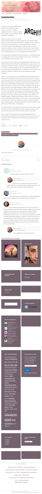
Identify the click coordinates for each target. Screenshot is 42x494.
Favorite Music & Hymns (11, 372)
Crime (4, 135)
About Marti (8, 13)
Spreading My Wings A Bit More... (29, 472)
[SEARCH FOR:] (11, 304)
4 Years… (38, 159)
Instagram (8, 441)
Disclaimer (25, 13)
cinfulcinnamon (15, 203)
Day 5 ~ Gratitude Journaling (22, 480)
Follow (27, 370)
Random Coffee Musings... (31, 469)
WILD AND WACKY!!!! (5, 159)
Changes (10, 370)
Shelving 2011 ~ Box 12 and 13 (13, 472)
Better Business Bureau (26, 133)
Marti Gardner (11, 5)
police (16, 135)
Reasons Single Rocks (10, 401)
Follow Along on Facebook (21, 482)
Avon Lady (9, 133)
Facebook (7, 439)
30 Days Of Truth (11, 362)
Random (12, 398)
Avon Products (16, 133)
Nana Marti (11, 17)
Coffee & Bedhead (9, 469)
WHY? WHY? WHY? (19, 469)
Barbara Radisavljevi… (12, 335)
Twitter (7, 444)
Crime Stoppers (10, 135)
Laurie (12, 169)
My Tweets (27, 277)
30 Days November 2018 (10, 357)
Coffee (15, 370)
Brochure (35, 133)
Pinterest (7, 442)
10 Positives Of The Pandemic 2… (12, 341)
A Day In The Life (6, 131)
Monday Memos (9, 387)
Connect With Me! (17, 13)
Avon (4, 133)
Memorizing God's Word (29, 467)
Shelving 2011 (8, 403)
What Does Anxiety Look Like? (15, 467)
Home (3, 13)
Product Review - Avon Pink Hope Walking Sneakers (21, 477)
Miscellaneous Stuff (10, 385)
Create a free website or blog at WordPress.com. (21, 492)
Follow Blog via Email (30, 354)
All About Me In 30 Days (10, 367)
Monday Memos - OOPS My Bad (21, 475)
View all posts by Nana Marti (7, 152)
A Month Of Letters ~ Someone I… (12, 324)
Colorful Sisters (11, 322)
